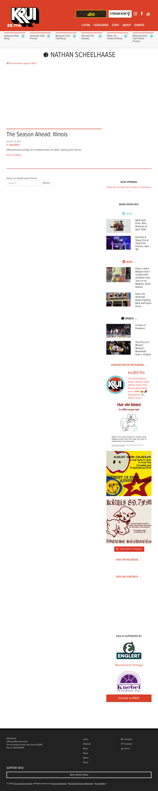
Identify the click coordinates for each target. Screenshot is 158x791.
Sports (86, 758)
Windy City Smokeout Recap (114, 37)
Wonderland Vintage (129, 665)
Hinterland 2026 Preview (37, 37)
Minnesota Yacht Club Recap (63, 37)
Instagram (127, 739)
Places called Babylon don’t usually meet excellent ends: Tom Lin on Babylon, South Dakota (143, 278)
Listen (86, 25)
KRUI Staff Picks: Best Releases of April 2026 (141, 225)
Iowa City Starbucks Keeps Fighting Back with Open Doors (143, 300)
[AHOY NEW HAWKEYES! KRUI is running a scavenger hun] (129, 425)
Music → (131, 214)
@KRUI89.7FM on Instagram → (129, 365)
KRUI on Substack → (128, 577)
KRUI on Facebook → (129, 560)
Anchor (127, 748)
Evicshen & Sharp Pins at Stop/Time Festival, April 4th (142, 243)
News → (131, 262)
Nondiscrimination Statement (81, 784)
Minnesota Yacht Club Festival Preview (140, 38)
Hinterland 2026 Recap (11, 37)
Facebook (127, 744)
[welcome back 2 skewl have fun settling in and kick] (129, 473)
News (85, 753)
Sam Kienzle (14, 144)
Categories (100, 25)
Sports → (131, 319)
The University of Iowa (22, 784)
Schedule (87, 744)
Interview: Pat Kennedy (87, 37)
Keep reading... (14, 154)
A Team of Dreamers (140, 327)
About (127, 25)
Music (85, 748)
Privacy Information (59, 784)
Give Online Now (79, 774)
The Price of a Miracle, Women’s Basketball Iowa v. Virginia (143, 348)
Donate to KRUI (128, 698)
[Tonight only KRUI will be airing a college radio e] (129, 521)
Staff (115, 25)
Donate (139, 25)
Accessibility (100, 784)
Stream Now (118, 14)
